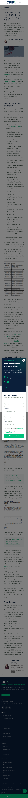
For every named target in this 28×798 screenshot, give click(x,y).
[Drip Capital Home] (11, 2)
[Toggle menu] (19, 2)
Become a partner (14, 436)
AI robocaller (9, 432)
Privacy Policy (20, 428)
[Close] (23, 360)
